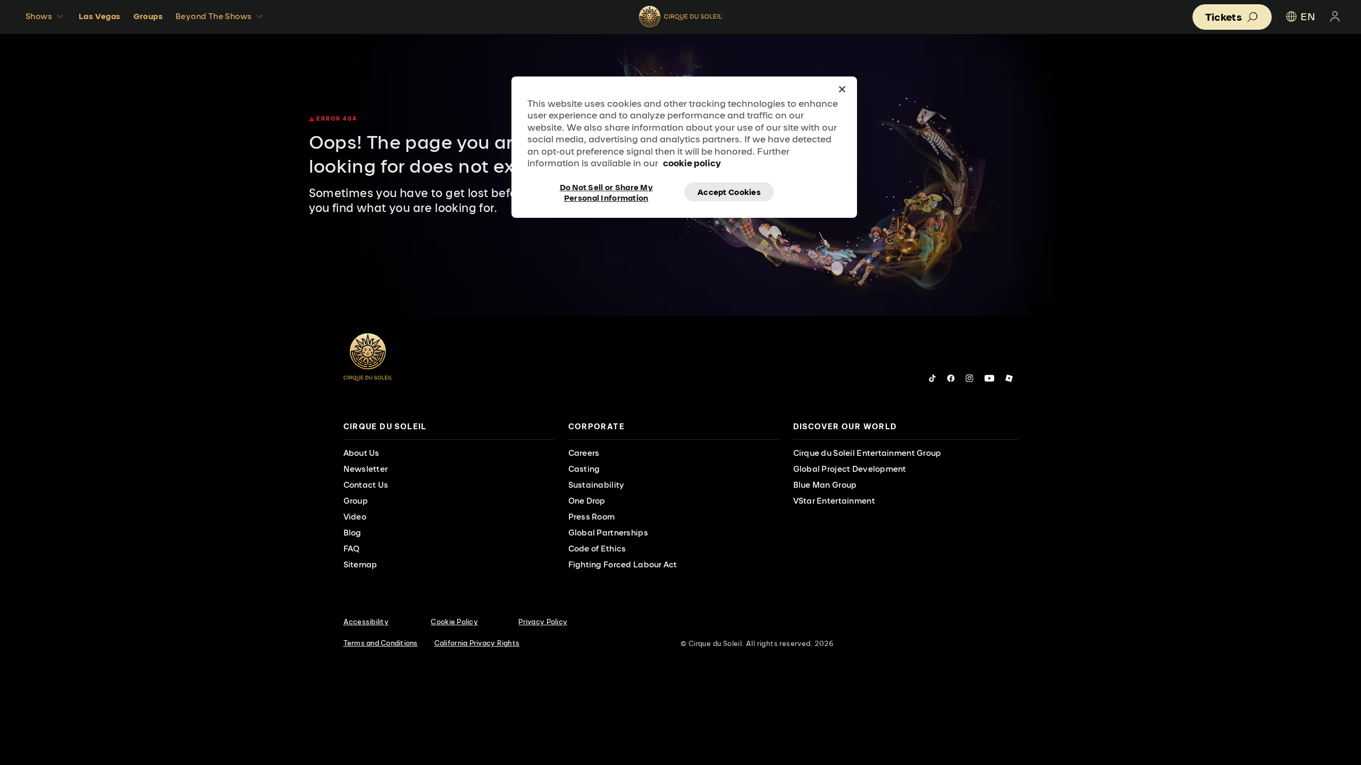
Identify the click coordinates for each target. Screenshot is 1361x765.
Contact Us (366, 485)
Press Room (591, 517)
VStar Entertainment (834, 501)
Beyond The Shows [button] (213, 16)
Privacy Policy (542, 621)
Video (354, 517)
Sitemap (360, 564)
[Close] (842, 89)
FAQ (351, 548)
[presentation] (448, 427)
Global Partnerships (608, 533)
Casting (584, 469)
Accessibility (366, 621)
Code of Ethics (597, 548)
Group (355, 501)
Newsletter (365, 469)
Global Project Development (849, 469)
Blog (352, 533)
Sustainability (596, 485)
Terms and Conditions (380, 643)
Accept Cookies (729, 192)
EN (1307, 16)
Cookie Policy (454, 621)
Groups (148, 16)
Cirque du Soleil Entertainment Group (867, 453)
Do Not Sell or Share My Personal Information (606, 191)
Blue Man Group (825, 485)
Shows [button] (39, 16)
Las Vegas (100, 16)
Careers (584, 453)
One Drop (587, 501)
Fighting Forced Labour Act (622, 564)
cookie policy (692, 162)
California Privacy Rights (477, 643)
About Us (361, 453)
